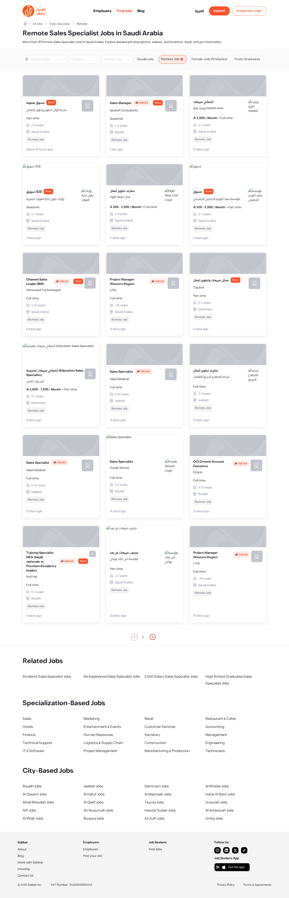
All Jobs (38, 24)
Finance (29, 735)
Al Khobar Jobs (217, 786)
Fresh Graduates (247, 59)
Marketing (92, 719)
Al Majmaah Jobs (157, 794)
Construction (155, 743)
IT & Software (33, 751)
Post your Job (92, 856)
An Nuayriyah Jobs (98, 810)
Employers (102, 11)
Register (219, 10)
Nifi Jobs (29, 810)
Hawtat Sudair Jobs (160, 810)
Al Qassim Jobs (35, 794)
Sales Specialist (60, 24)
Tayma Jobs (154, 802)
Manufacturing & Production (167, 751)
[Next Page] (153, 637)
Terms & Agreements (257, 885)
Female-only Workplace (209, 59)
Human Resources (98, 735)
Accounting (214, 727)
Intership (24, 869)
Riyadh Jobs (32, 786)
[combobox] (48, 59)
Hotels (28, 727)
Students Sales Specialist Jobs (47, 676)
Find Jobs (124, 11)
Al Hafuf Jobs (94, 794)
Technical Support (37, 743)
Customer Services (159, 727)
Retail (148, 719)
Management (216, 735)
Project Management (100, 751)
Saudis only (145, 59)
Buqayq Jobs (94, 818)
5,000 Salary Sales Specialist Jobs (171, 676)
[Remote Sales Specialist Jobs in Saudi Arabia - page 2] (153, 637)
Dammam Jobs (156, 786)
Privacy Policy (226, 885)
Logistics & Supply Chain (103, 743)
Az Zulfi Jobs (154, 818)
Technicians (215, 751)
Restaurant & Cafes (220, 719)
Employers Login (249, 10)
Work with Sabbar (30, 862)
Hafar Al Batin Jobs (220, 794)
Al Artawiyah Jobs (219, 810)
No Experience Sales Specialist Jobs (112, 676)
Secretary (152, 735)
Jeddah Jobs (93, 786)
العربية (199, 11)
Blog (140, 11)
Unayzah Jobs (216, 802)
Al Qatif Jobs (93, 802)
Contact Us (25, 875)
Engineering (215, 743)
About (22, 849)
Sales (27, 719)
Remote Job (170, 59)
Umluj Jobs (214, 818)
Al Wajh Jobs (33, 818)
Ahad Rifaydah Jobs (38, 802)
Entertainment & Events (102, 727)
